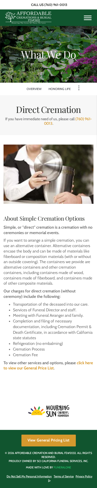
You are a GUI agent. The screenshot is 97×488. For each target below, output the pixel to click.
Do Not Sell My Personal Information (29, 476)
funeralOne (62, 467)
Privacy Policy (84, 476)
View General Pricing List (49, 440)
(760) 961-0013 (55, 5)
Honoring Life (59, 89)
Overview (34, 89)
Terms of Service (64, 476)
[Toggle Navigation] (79, 88)
